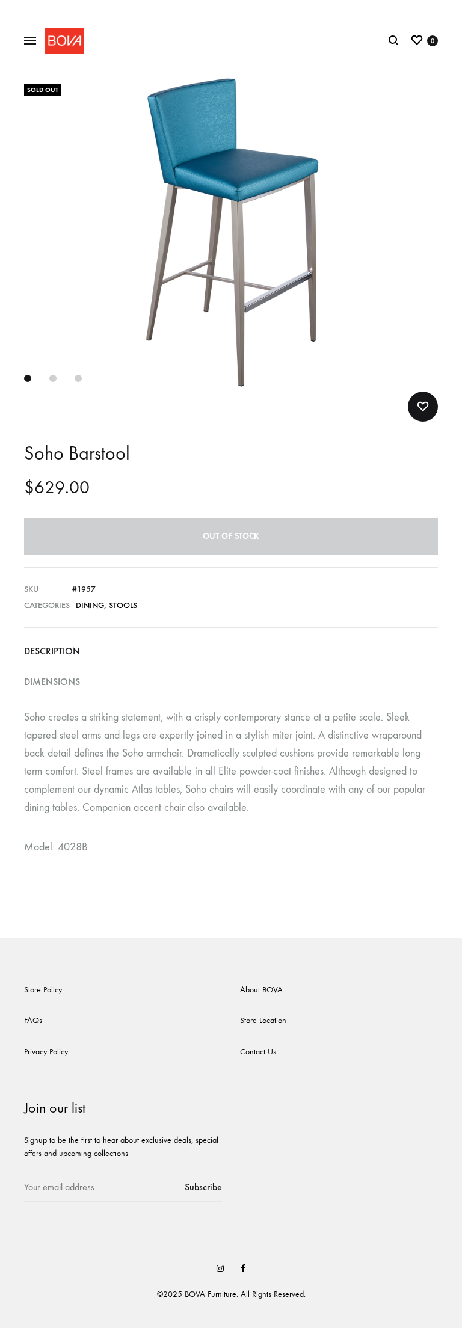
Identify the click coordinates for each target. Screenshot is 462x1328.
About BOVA (261, 990)
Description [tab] (52, 651)
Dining (90, 605)
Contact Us (258, 1052)
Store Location (263, 1020)
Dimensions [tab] (52, 681)
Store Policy (43, 990)
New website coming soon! (231, 10)
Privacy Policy (46, 1052)
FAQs (33, 1020)
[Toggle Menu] (30, 41)
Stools (123, 605)
